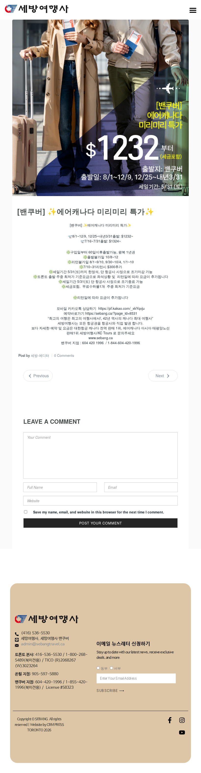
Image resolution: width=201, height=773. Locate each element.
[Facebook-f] (170, 720)
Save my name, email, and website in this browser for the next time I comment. (98, 512)
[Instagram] (182, 720)
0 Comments (64, 355)
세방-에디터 (40, 355)
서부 (117, 668)
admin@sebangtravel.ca (43, 644)
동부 (104, 668)
